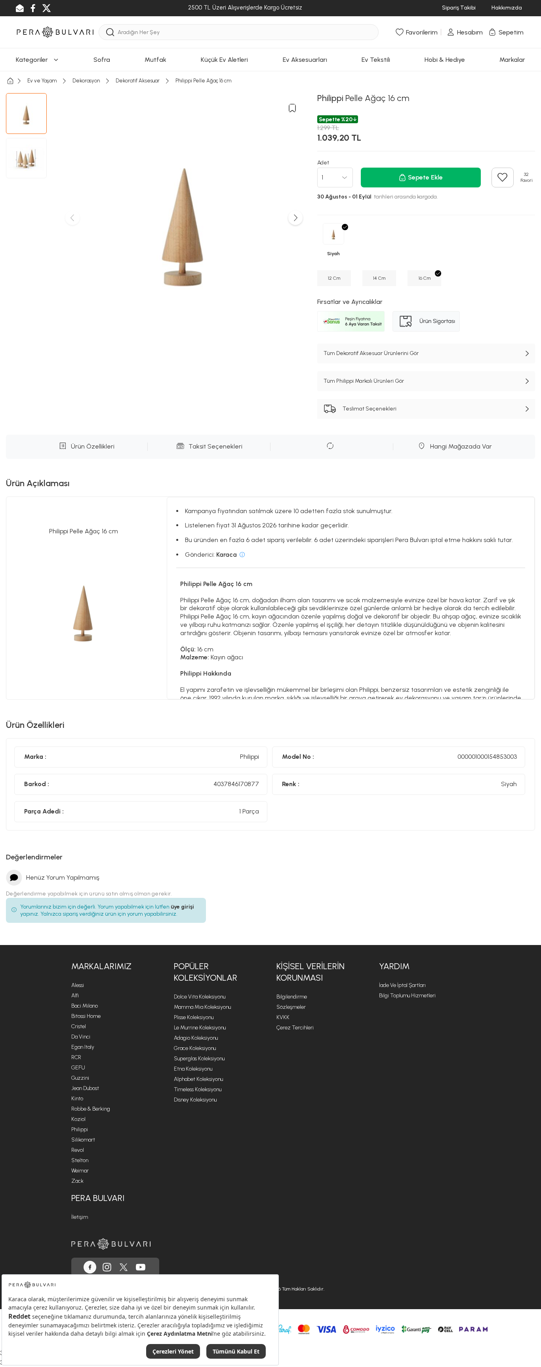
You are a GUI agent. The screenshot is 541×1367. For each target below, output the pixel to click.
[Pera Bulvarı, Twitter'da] (123, 1267)
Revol (77, 1150)
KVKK (283, 1017)
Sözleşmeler (291, 1007)
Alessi (77, 985)
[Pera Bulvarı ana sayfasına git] (110, 1244)
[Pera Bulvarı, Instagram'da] (107, 1267)
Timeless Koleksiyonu (197, 1089)
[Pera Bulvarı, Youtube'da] (140, 1267)
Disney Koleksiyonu (195, 1099)
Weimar (80, 1170)
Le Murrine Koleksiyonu (200, 1027)
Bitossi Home (86, 1016)
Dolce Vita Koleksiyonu (199, 996)
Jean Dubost (85, 1088)
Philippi (79, 1129)
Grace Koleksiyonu (195, 1048)
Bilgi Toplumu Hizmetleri (407, 995)
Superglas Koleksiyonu (199, 1058)
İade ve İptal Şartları (402, 985)
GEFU (78, 1067)
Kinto (77, 1098)
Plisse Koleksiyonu (193, 1017)
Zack (77, 1181)
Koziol (78, 1119)
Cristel (78, 1026)
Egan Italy (82, 1047)
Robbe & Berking (90, 1108)
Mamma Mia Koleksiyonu (202, 1007)
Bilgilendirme (291, 996)
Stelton (79, 1160)
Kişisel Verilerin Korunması (310, 972)
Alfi (75, 995)
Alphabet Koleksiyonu (198, 1079)
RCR (76, 1057)
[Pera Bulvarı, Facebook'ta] (90, 1267)
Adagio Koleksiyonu (196, 1038)
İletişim (79, 1217)
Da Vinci (80, 1036)
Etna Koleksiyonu (193, 1068)
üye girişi (182, 906)
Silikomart (83, 1139)
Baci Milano (84, 1005)
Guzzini (80, 1078)
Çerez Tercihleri (295, 1027)
